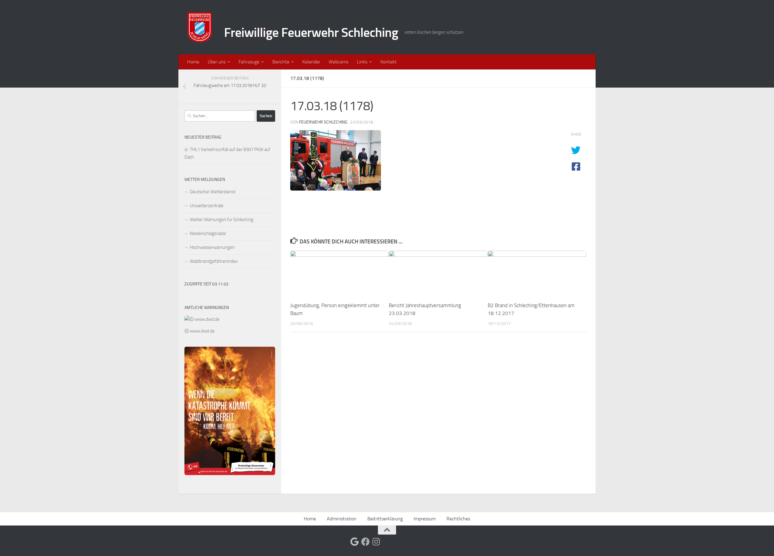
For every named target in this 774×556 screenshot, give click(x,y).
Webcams (338, 62)
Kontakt (388, 62)
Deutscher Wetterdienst (213, 191)
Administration (341, 519)
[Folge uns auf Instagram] (376, 542)
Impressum (425, 519)
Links (362, 62)
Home (193, 62)
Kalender (311, 62)
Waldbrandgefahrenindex (214, 261)
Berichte (280, 62)
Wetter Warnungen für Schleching (221, 219)
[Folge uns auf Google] (354, 542)
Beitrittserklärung (385, 519)
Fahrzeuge (249, 62)
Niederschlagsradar (208, 233)
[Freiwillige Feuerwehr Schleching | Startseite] (326, 27)
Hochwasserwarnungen (212, 247)
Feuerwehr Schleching (323, 122)
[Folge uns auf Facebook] (365, 542)
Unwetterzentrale (206, 205)
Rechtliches (458, 519)
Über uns (217, 62)
